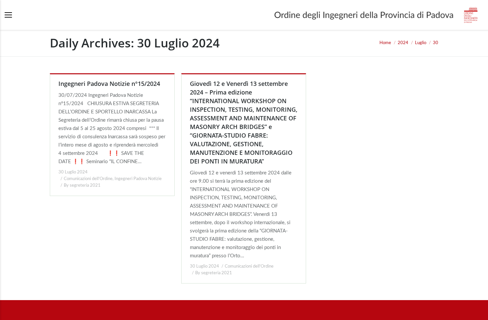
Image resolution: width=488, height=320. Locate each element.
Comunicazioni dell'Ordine (88, 179)
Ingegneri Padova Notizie (138, 179)
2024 (403, 43)
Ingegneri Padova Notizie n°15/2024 (109, 84)
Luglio (420, 43)
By (82, 185)
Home (385, 43)
